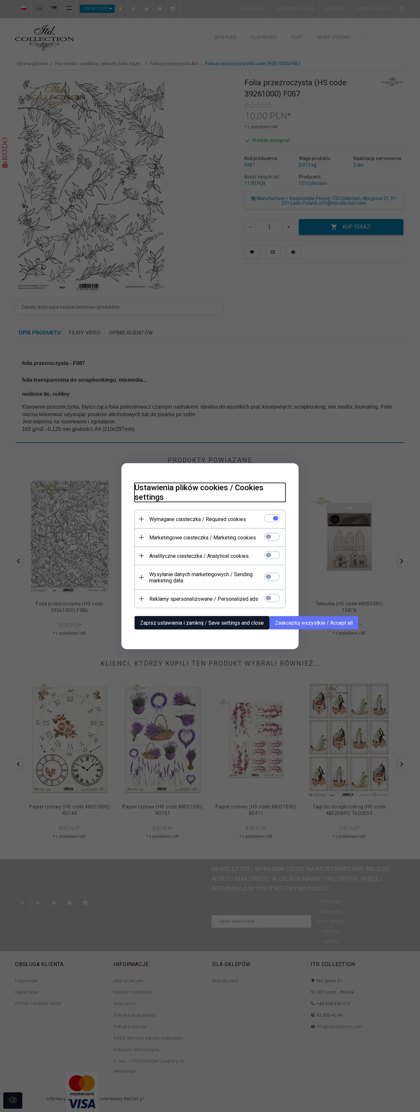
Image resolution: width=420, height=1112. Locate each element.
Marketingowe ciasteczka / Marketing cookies (202, 537)
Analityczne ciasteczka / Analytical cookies (199, 556)
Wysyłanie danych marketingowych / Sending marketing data (201, 577)
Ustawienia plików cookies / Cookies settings (199, 492)
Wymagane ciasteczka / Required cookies (197, 519)
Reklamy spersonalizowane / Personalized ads (203, 599)
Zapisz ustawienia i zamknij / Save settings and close (202, 622)
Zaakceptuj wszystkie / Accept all (314, 622)
